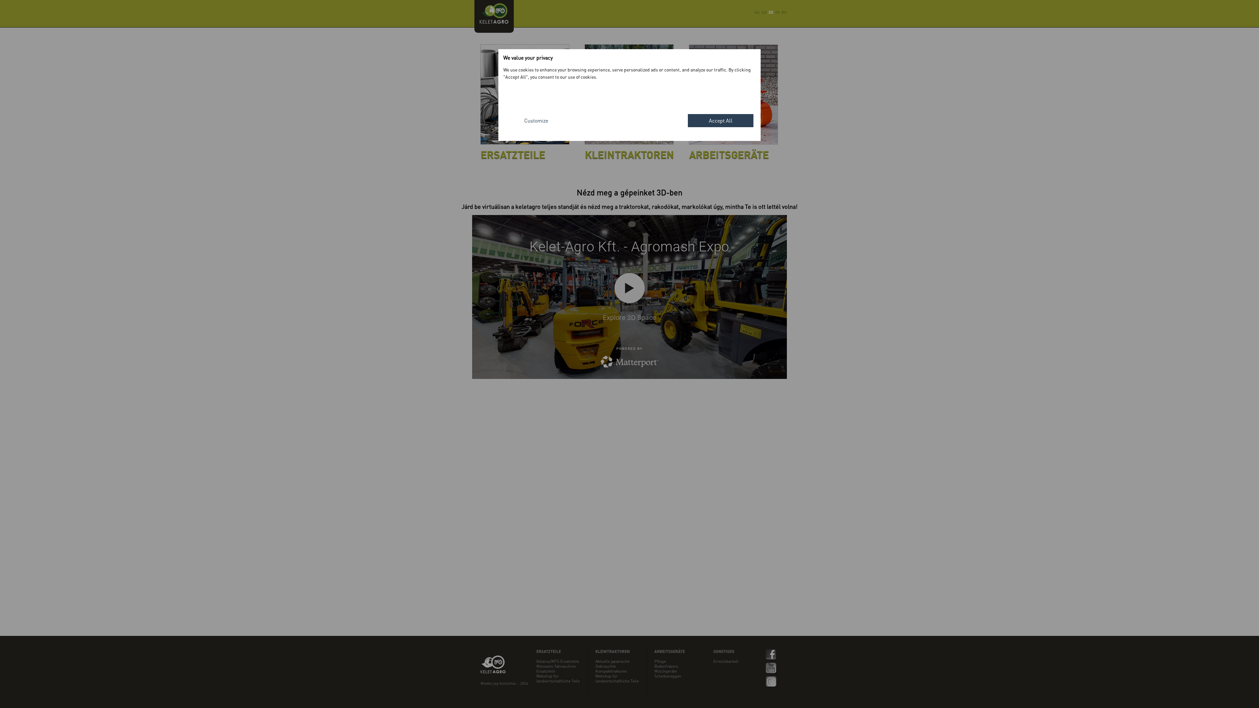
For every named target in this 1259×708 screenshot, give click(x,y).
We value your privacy (528, 57)
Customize (536, 120)
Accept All (720, 120)
